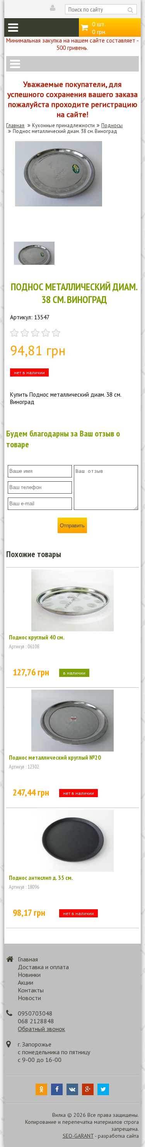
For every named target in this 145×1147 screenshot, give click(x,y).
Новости (29, 998)
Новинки (29, 974)
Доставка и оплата (43, 967)
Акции (25, 982)
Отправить (72, 525)
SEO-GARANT (78, 1135)
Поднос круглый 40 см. (37, 637)
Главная (15, 125)
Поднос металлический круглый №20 (55, 757)
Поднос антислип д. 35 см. (41, 877)
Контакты (31, 990)
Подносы (112, 125)
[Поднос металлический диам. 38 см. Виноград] (58, 204)
